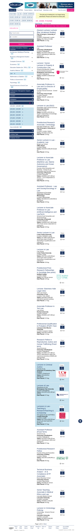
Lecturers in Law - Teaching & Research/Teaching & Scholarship (45, 409)
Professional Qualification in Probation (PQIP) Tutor (47, 325)
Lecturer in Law (43, 249)
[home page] (16, 5)
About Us (16, 530)
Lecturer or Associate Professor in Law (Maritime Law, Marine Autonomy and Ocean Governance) (45, 162)
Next (45, 524)
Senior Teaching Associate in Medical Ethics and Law (45, 492)
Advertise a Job (47, 10)
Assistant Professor (44, 46)
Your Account (62, 10)
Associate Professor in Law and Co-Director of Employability (46, 86)
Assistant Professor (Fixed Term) (44, 431)
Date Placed (38, 23)
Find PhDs (20, 10)
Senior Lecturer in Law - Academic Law (46, 141)
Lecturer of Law (43, 386)
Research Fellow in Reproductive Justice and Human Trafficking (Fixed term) (47, 343)
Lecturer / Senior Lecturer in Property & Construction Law (45, 65)
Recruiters (71, 10)
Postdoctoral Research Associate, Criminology (46, 123)
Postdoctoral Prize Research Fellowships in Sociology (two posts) (46, 270)
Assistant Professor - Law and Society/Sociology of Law (47, 188)
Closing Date (47, 23)
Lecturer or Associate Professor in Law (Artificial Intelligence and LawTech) (46, 211)
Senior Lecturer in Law (45, 233)
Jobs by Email (38, 10)
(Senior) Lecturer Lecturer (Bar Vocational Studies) (47, 31)
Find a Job (12, 10)
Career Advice (28, 10)
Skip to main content (6, 1)
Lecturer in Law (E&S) (45, 106)
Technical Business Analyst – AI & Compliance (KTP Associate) (44, 473)
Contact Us (21, 530)
